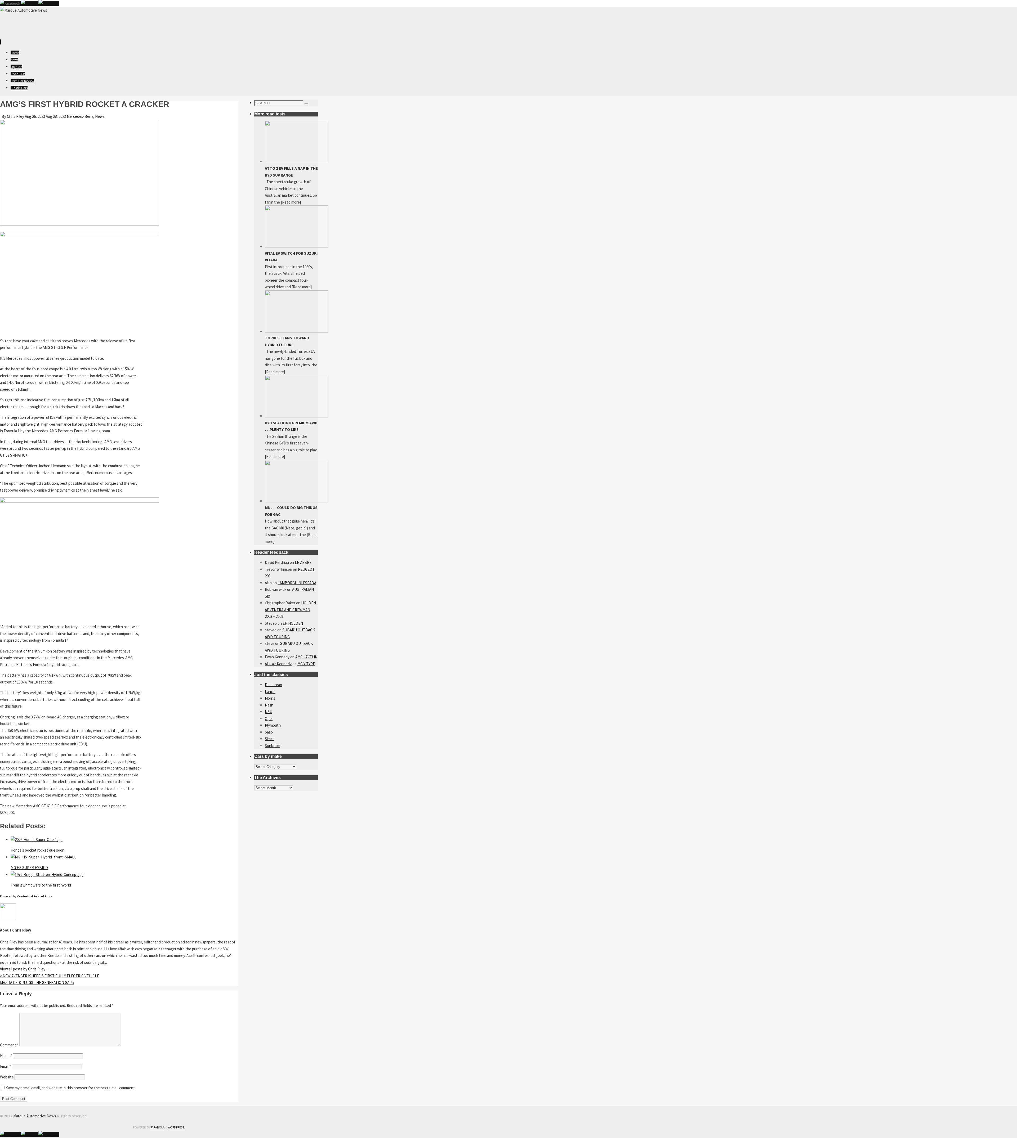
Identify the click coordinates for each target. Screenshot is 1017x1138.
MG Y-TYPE (306, 663)
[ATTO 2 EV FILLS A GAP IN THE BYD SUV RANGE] (296, 161)
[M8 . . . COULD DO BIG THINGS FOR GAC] (296, 500)
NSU (268, 711)
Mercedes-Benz (80, 116)
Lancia (270, 691)
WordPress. (176, 1127)
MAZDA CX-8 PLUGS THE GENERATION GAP (37, 982)
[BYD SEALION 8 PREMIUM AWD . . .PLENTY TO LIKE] (296, 416)
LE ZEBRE (303, 562)
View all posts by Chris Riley (25, 968)
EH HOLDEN (293, 623)
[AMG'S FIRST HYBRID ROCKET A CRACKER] (79, 224)
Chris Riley (15, 116)
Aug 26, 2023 (35, 116)
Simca (269, 738)
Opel (269, 718)
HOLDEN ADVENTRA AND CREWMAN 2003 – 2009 (290, 609)
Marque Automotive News (35, 1115)
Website (7, 1076)
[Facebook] (10, 3)
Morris (270, 698)
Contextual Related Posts (34, 896)
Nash (269, 705)
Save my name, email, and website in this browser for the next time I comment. (71, 1087)
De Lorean (273, 684)
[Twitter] (29, 3)
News (100, 116)
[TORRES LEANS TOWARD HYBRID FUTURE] (296, 331)
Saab (269, 732)
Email (5, 1066)
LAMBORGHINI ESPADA (297, 582)
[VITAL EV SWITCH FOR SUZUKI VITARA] (296, 246)
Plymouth (273, 725)
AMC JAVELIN (306, 656)
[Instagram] (48, 3)
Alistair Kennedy (278, 663)
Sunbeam (272, 745)
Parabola (157, 1127)
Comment (9, 1044)
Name (6, 1055)
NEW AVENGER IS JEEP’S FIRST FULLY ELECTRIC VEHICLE (49, 975)
